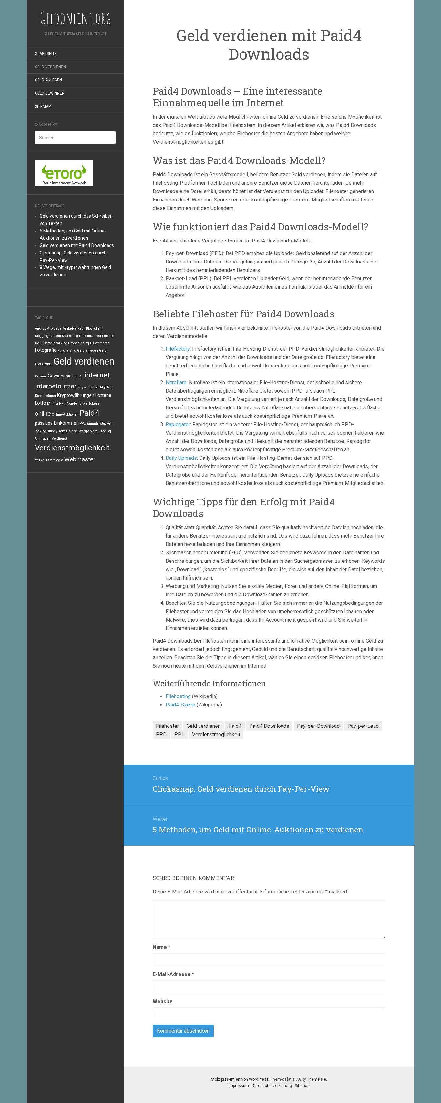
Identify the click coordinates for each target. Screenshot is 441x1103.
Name (161, 947)
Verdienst (59, 439)
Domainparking (55, 343)
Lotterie (103, 395)
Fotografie (45, 350)
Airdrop (40, 328)
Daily (171, 458)
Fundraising (66, 350)
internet (97, 375)
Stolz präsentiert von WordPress (240, 1079)
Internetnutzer (56, 386)
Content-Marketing (63, 336)
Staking (40, 431)
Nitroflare (176, 382)
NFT (62, 403)
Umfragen (43, 439)
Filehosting (179, 696)
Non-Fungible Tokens (83, 403)
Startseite (46, 53)
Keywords (85, 387)
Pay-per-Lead (363, 726)
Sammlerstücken (99, 423)
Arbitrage (54, 328)
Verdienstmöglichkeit (72, 447)
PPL (83, 423)
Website (163, 1001)
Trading (105, 431)
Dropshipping (78, 343)
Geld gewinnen (50, 93)
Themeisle (316, 1079)
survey (52, 431)
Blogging (41, 336)
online (43, 413)
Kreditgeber (103, 387)
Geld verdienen (50, 67)
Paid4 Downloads (269, 726)
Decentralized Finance (96, 336)
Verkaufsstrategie (49, 460)
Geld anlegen (48, 80)
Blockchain (94, 328)
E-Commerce (99, 343)
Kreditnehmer (45, 396)
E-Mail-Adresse (173, 974)
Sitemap (43, 106)
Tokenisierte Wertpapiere (78, 431)
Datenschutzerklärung (272, 1085)
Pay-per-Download (318, 726)
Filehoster (167, 726)
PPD (161, 734)
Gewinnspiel (60, 376)
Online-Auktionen (65, 414)
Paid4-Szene (180, 705)
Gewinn (41, 376)
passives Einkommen (57, 423)
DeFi (38, 343)
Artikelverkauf (74, 328)
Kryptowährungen (75, 395)
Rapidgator (178, 424)
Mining (52, 403)
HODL (78, 376)
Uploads (187, 458)
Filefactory (178, 349)
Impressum (239, 1085)
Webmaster (80, 459)
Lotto (40, 403)
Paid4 (89, 412)
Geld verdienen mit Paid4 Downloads (77, 245)
